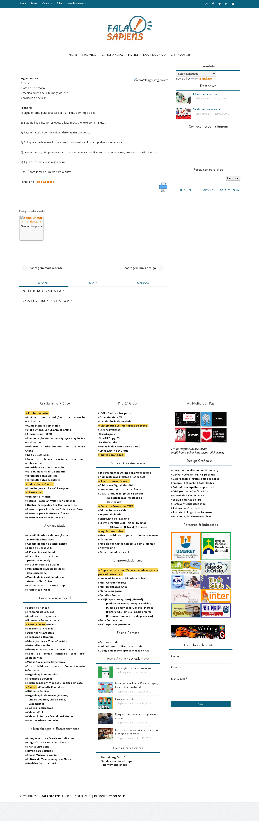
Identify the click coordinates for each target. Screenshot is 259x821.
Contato (47, 3)
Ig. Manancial (112, 55)
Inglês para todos (125, 699)
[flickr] (233, 4)
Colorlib (119, 796)
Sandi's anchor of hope (117, 761)
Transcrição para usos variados (133, 668)
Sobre (34, 3)
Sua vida (89, 55)
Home (22, 3)
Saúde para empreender (207, 109)
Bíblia (60, 3)
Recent (186, 190)
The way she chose (114, 765)
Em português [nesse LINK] (188, 449)
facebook (143, 283)
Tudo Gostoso (44, 182)
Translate (205, 78)
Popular (208, 190)
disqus (93, 283)
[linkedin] (226, 4)
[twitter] (219, 4)
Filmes (133, 55)
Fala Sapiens (51, 796)
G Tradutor (180, 55)
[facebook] (213, 4)
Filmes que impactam (205, 94)
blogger (43, 283)
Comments (229, 190)
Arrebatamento (77, 3)
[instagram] (206, 4)
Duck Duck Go (154, 55)
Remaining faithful (114, 757)
